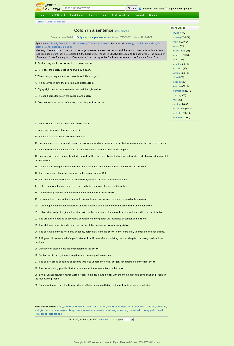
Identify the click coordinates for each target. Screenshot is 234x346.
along (146, 310)
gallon (153, 310)
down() (125, 31)
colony (129, 43)
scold (133, 310)
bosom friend (179, 50)
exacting (177, 104)
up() (117, 31)
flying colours (75, 310)
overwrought (178, 91)
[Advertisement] (97, 113)
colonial (138, 43)
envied (176, 33)
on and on (177, 55)
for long (58, 314)
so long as (66, 46)
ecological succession (94, 310)
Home (41, 21)
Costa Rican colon (76, 43)
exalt (175, 99)
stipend (176, 77)
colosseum (50, 310)
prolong (46, 46)
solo (51, 314)
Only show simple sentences (94, 37)
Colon (62, 43)
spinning (177, 37)
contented (177, 113)
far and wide (178, 108)
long (114, 310)
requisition (178, 82)
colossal (151, 306)
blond (160, 310)
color (38, 46)
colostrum (161, 306)
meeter (176, 46)
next (107, 319)
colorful (141, 306)
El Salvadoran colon (98, 43)
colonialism (150, 43)
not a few (177, 64)
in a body (177, 95)
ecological (62, 310)
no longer (132, 306)
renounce (177, 86)
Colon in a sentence (56, 21)
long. (126, 310)
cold (108, 310)
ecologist (39, 310)
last (114, 319)
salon (139, 310)
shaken (176, 41)
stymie (176, 59)
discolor (56, 46)
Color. (160, 43)
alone (120, 310)
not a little (177, 68)
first (101, 319)
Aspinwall (52, 43)
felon (37, 314)
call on (44, 314)
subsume (177, 73)
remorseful (178, 117)
